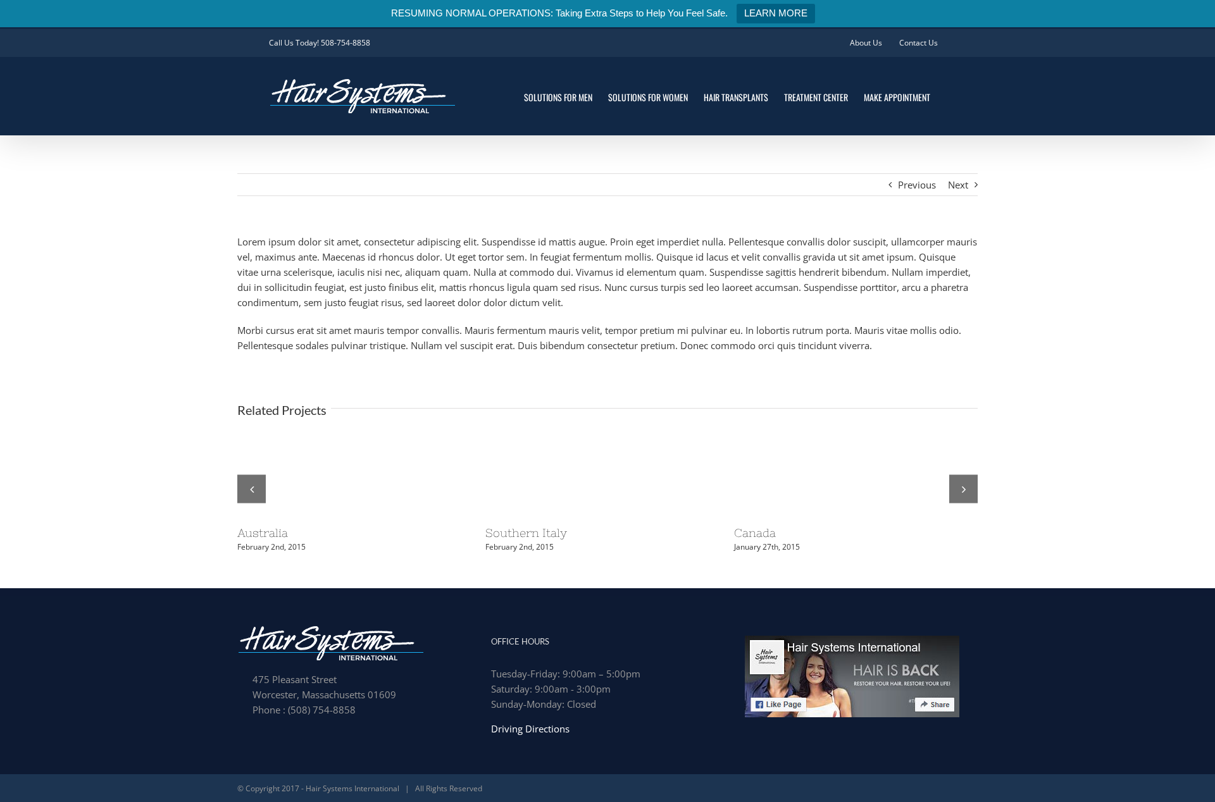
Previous (917, 184)
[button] (251, 488)
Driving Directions (530, 728)
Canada (755, 533)
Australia (262, 533)
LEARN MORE (775, 13)
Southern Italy (526, 533)
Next (958, 184)
